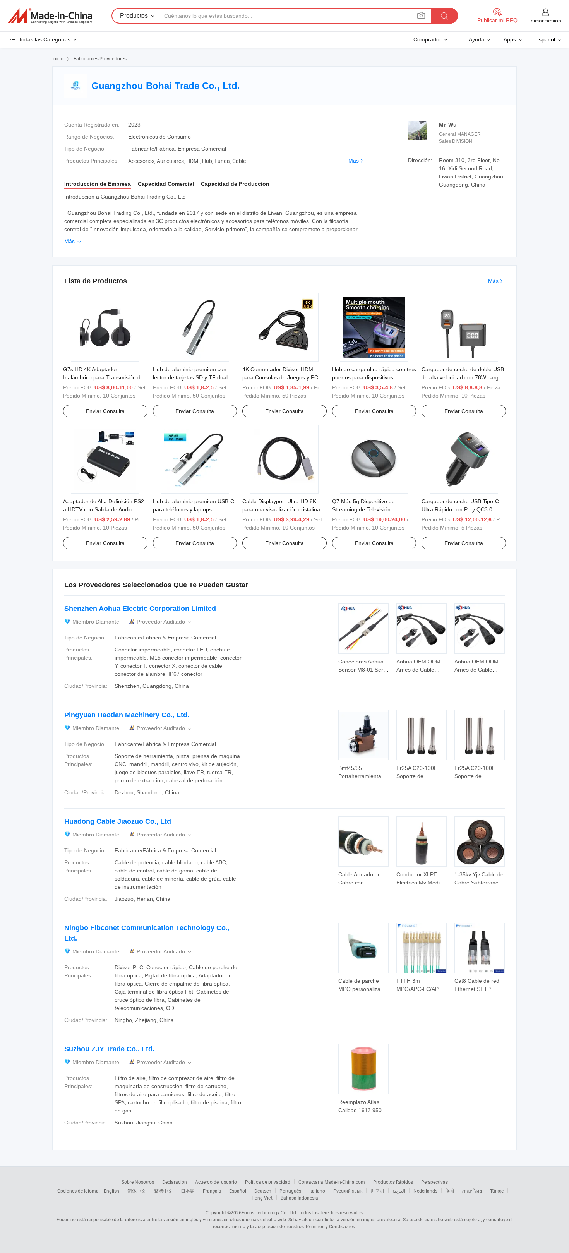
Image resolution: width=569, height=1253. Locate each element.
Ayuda (476, 39)
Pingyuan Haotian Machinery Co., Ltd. (126, 715)
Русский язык (347, 1191)
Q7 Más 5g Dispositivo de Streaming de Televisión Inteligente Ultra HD (363, 509)
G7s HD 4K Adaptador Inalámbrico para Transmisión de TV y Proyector (103, 377)
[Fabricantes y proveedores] (50, 16)
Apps (510, 39)
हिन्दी (450, 1191)
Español (237, 1191)
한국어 (377, 1191)
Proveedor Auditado (165, 622)
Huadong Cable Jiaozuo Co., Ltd (117, 821)
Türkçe (497, 1191)
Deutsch (262, 1191)
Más (353, 161)
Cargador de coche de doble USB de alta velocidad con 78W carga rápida (463, 377)
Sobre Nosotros (138, 1182)
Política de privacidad (267, 1182)
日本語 (188, 1191)
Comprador (427, 39)
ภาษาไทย (472, 1191)
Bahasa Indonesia (299, 1198)
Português (290, 1191)
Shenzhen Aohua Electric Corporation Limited (140, 608)
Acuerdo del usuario (216, 1182)
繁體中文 (163, 1191)
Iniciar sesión (545, 20)
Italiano (317, 1191)
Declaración (174, 1182)
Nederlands (425, 1191)
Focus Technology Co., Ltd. (269, 1212)
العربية (398, 1191)
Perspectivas (434, 1182)
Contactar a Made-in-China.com (331, 1182)
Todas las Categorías (44, 39)
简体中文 (136, 1191)
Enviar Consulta (105, 411)
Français (212, 1191)
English (111, 1191)
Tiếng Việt (262, 1198)
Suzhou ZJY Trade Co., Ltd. (109, 1049)
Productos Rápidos (393, 1182)
